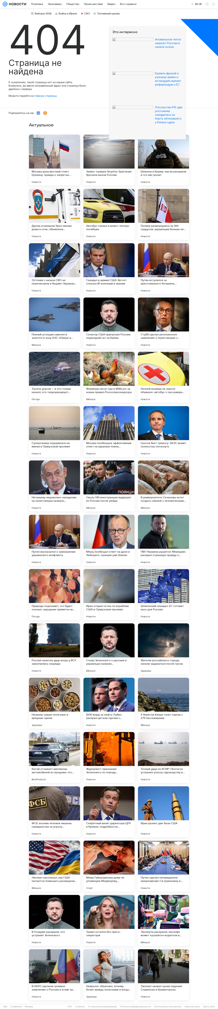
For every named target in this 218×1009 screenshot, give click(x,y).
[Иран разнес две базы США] (163, 811)
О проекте (80, 1006)
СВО (87, 13)
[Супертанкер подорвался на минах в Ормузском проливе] (54, 431)
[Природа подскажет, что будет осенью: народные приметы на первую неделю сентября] (54, 594)
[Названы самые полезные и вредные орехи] (54, 703)
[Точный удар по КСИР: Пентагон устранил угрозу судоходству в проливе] (163, 757)
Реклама (29, 1006)
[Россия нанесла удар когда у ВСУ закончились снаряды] (54, 648)
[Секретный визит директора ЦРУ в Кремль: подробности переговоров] (109, 811)
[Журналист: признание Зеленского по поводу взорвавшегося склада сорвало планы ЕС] (109, 757)
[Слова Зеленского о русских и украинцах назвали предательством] (109, 648)
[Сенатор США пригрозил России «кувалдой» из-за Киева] (109, 323)
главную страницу (45, 95)
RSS (70, 1006)
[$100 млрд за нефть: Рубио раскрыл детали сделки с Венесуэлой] (109, 703)
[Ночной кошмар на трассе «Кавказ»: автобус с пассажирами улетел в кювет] (163, 377)
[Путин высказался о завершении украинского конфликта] (54, 540)
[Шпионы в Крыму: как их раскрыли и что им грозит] (163, 160)
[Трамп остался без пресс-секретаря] (109, 920)
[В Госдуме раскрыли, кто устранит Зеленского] (54, 920)
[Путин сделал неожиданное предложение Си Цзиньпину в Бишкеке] (163, 866)
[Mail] (5, 4)
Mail (5, 1006)
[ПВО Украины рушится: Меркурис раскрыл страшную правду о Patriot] (163, 540)
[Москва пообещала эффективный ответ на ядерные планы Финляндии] (109, 431)
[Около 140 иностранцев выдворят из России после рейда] (109, 485)
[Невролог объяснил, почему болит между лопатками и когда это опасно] (109, 974)
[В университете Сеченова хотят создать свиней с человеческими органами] (163, 485)
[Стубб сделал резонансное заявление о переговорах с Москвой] (163, 323)
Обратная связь (192, 1006)
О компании (16, 1006)
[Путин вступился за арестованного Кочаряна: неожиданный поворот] (163, 268)
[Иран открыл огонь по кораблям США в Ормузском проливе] (109, 594)
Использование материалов (167, 1006)
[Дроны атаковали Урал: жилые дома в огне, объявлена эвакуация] (54, 214)
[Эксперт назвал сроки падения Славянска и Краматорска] (163, 974)
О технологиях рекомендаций (102, 1006)
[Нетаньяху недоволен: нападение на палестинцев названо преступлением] (54, 485)
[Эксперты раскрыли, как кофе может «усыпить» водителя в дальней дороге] (163, 920)
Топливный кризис (108, 13)
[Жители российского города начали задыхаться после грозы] (163, 648)
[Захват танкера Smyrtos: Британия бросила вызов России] (109, 160)
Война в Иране (68, 13)
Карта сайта (209, 1006)
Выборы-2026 (43, 13)
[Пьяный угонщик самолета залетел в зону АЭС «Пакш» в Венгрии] (54, 323)
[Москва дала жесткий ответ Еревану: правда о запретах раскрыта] (54, 160)
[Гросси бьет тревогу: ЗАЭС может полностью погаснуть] (163, 431)
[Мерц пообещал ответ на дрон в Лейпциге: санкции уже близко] (109, 540)
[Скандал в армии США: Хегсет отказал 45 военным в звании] (109, 268)
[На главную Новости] (16, 4)
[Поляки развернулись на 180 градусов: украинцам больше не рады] (163, 214)
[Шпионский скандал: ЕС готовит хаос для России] (163, 594)
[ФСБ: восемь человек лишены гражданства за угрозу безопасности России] (54, 811)
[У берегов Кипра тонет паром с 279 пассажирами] (163, 703)
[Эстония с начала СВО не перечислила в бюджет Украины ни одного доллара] (54, 268)
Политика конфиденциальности (135, 1006)
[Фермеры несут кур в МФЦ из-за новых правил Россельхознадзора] (109, 377)
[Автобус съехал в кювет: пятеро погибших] (109, 214)
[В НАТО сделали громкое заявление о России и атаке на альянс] (54, 974)
